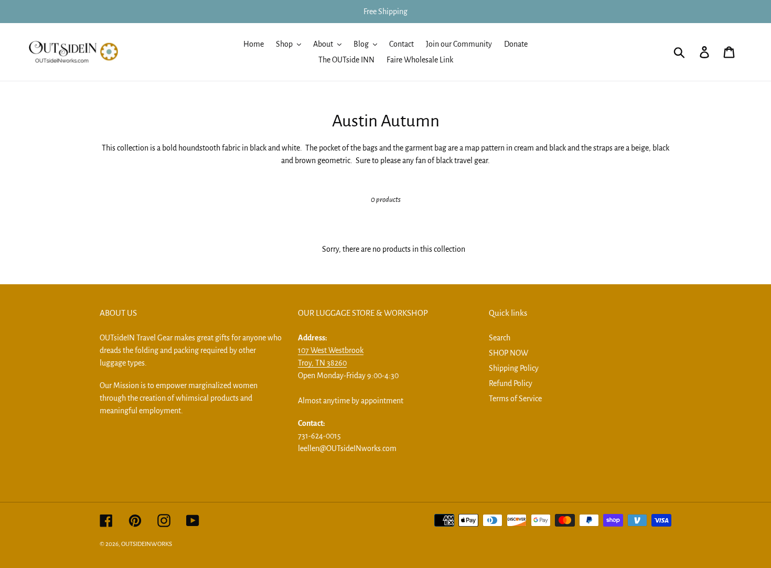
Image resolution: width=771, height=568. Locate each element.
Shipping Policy (514, 368)
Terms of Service (515, 398)
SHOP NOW (508, 353)
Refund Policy (510, 383)
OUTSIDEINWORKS (146, 544)
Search (499, 338)
